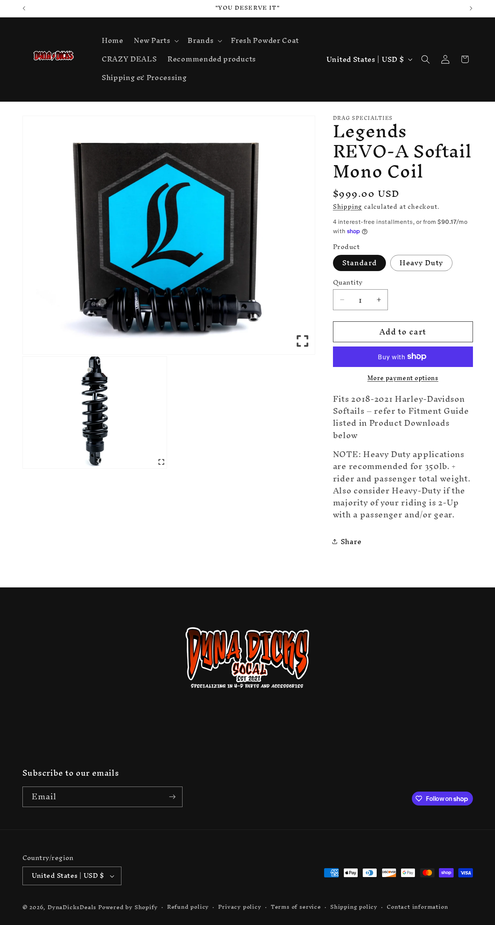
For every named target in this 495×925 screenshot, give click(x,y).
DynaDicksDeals (73, 907)
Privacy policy (239, 907)
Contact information (417, 907)
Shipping (347, 206)
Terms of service (296, 907)
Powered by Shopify (128, 907)
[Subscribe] (172, 797)
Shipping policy (353, 907)
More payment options (403, 378)
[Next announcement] (471, 8)
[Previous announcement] (23, 8)
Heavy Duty (421, 263)
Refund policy (188, 907)
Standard (359, 263)
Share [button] (351, 542)
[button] (155, 41)
